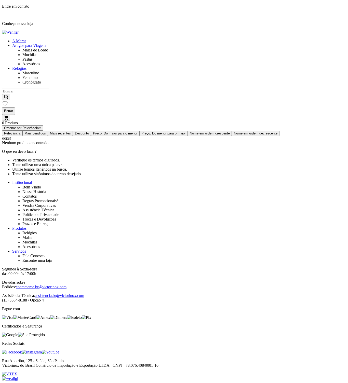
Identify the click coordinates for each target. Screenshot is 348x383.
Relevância (12, 133)
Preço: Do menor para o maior (163, 133)
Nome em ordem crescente (210, 133)
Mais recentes (60, 133)
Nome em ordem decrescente (255, 133)
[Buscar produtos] (6, 97)
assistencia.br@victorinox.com (59, 295)
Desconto (82, 133)
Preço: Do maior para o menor (115, 133)
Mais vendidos (35, 133)
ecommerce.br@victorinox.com (41, 287)
